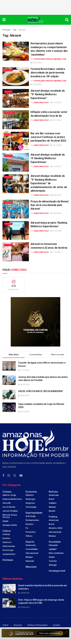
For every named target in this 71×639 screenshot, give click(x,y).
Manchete (31, 567)
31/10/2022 (56, 166)
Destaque (7, 560)
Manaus (29, 557)
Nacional (30, 561)
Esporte (30, 541)
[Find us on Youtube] (20, 476)
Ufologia (52, 565)
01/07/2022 (56, 231)
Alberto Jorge (9, 495)
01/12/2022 (56, 102)
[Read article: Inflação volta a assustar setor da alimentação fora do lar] (15, 119)
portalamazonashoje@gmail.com (50, 59)
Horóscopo (8, 550)
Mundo (52, 511)
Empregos (31, 499)
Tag (14, 30)
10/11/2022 (56, 145)
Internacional (32, 553)
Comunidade (32, 549)
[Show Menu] (4, 20)
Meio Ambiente (56, 553)
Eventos (6, 538)
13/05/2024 (37, 84)
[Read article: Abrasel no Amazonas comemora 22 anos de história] (15, 251)
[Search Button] (67, 20)
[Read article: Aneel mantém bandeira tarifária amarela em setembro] (9, 588)
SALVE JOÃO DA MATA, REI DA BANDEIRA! (40, 391)
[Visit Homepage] (35, 19)
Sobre (5, 625)
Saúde (7, 44)
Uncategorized (57, 570)
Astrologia (31, 516)
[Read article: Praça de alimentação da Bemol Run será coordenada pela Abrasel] (15, 209)
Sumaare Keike (9, 525)
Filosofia (6, 503)
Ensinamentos (32, 520)
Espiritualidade (34, 512)
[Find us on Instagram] (8, 476)
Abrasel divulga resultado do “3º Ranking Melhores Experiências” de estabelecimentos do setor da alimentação (49, 183)
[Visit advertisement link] (35, 322)
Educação (53, 545)
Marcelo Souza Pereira (9, 516)
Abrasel (22, 30)
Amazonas (31, 545)
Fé (27, 528)
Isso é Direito (8, 507)
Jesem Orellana (10, 511)
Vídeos (29, 536)
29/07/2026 (37, 63)
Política (53, 516)
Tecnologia (31, 507)
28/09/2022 (56, 195)
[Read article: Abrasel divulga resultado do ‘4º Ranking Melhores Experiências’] (15, 162)
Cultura (8, 70)
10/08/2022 (56, 213)
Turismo (53, 561)
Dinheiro (30, 495)
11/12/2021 (56, 252)
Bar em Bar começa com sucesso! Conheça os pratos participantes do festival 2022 (48, 137)
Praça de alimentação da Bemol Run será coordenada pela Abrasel (50, 205)
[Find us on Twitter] (14, 476)
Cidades (52, 503)
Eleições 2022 (55, 528)
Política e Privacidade (37, 625)
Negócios (30, 503)
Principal (6, 30)
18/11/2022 (56, 120)
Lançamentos (8, 554)
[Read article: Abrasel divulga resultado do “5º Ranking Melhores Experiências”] (15, 98)
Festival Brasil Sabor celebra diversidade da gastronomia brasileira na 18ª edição (48, 72)
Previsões (31, 532)
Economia (9, 113)
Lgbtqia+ (53, 549)
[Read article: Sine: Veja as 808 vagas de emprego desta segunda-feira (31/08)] (9, 603)
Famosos (6, 542)
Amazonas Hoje (41, 102)
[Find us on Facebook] (3, 476)
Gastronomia (8, 546)
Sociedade (55, 541)
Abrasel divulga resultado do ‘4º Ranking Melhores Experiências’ (48, 158)
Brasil (51, 499)
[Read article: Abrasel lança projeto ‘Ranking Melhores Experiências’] (15, 230)
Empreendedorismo (12, 499)
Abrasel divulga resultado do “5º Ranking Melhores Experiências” (48, 94)
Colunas (7, 491)
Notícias (53, 491)
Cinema (6, 534)
